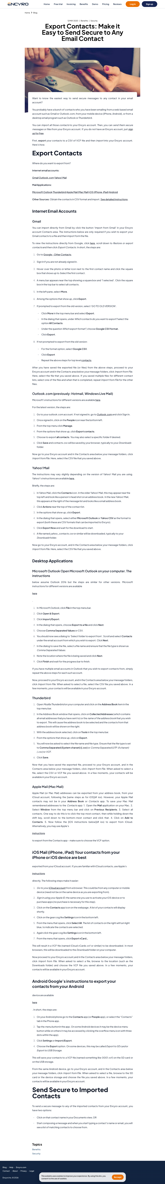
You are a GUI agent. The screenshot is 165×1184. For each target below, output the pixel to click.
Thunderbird (59, 192)
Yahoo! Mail (60, 177)
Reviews (117, 4)
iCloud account (57, 887)
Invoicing (71, 4)
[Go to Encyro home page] (18, 4)
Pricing (105, 4)
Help (11, 1167)
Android (113, 192)
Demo (95, 4)
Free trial (58, 4)
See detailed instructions (114, 199)
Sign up (149, 4)
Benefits (84, 4)
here (92, 243)
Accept (118, 1177)
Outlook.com (46, 177)
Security (94, 20)
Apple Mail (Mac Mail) (77, 192)
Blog (35, 12)
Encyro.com (21, 1167)
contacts (86, 360)
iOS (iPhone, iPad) (99, 192)
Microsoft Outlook (42, 192)
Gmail (35, 177)
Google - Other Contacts (57, 254)
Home (47, 4)
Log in (133, 4)
